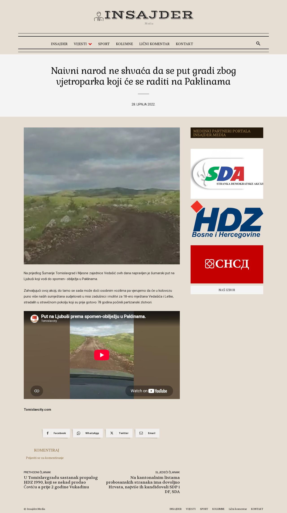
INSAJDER (176, 509)
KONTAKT (257, 509)
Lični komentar (238, 509)
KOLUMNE (218, 509)
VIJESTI (191, 509)
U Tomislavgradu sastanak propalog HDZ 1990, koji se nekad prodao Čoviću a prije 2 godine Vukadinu (61, 482)
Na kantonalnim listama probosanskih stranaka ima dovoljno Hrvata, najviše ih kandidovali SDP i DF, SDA (143, 484)
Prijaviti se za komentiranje (45, 458)
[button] (258, 44)
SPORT (204, 509)
